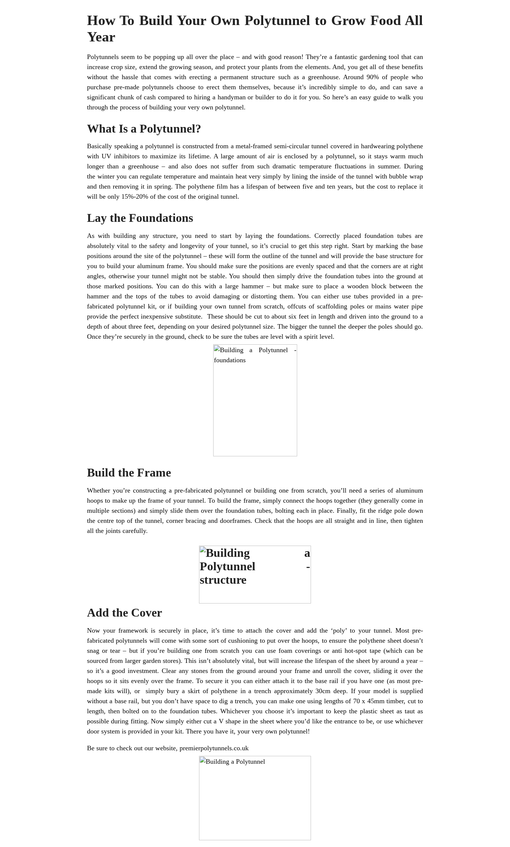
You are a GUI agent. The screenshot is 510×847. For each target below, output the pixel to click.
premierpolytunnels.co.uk (214, 748)
